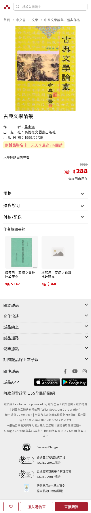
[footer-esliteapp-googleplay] (74, 381)
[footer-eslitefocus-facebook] (65, 370)
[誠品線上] (7, 7)
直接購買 (71, 506)
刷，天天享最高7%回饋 (34, 145)
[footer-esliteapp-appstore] (47, 381)
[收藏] (11, 506)
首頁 (7, 19)
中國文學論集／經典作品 (62, 19)
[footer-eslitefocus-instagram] (85, 370)
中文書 (21, 19)
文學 (35, 19)
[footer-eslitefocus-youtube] (75, 370)
